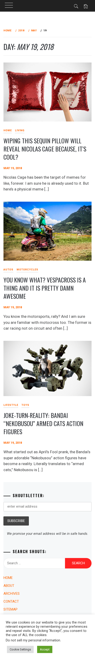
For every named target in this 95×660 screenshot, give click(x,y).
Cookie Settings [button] (20, 649)
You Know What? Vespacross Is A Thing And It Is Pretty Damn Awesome (44, 287)
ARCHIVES (11, 593)
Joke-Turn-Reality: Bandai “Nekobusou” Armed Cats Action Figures (43, 423)
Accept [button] (45, 649)
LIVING (19, 130)
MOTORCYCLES (27, 269)
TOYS (25, 405)
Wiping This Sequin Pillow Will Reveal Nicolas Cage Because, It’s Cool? (44, 148)
